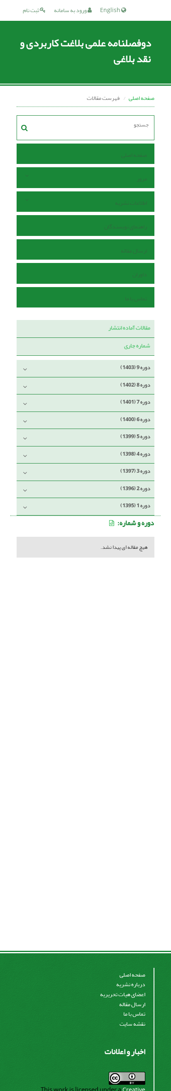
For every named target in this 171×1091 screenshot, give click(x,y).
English (110, 10)
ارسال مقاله (134, 250)
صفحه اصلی (141, 98)
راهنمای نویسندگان (125, 226)
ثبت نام (31, 10)
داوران (139, 274)
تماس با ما (136, 298)
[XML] (112, 523)
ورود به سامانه (71, 10)
